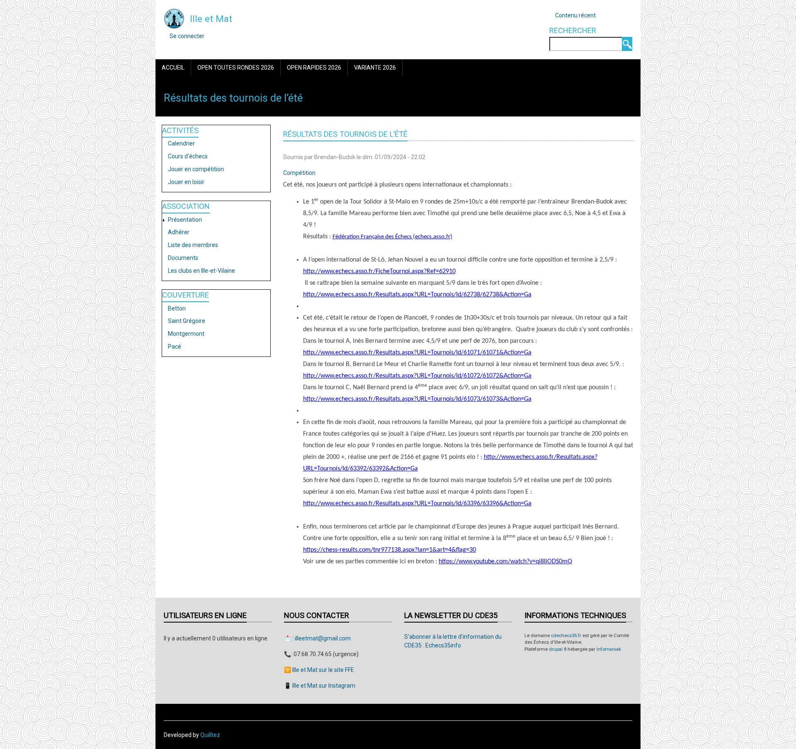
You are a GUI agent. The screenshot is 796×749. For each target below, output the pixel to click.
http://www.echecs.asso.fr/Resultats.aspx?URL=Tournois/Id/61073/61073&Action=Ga (417, 399)
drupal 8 (557, 649)
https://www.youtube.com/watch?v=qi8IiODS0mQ (505, 561)
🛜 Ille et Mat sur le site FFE (319, 670)
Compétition (299, 173)
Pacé (174, 346)
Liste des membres (193, 245)
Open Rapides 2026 (314, 67)
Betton (177, 308)
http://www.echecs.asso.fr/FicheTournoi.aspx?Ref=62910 (379, 271)
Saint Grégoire (186, 321)
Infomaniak (609, 649)
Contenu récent (575, 15)
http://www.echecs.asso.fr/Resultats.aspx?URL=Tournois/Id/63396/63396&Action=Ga (417, 503)
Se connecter (187, 36)
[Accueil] (174, 18)
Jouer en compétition (196, 169)
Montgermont (186, 333)
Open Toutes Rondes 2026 (235, 67)
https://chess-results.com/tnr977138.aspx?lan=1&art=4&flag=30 (389, 550)
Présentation (185, 219)
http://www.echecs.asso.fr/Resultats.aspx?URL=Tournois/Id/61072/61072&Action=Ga (417, 376)
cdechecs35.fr (566, 635)
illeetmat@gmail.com (323, 638)
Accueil (173, 67)
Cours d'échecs (188, 156)
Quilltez (210, 735)
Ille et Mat (211, 18)
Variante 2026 (375, 67)
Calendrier (181, 143)
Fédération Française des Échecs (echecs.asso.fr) (392, 237)
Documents (183, 258)
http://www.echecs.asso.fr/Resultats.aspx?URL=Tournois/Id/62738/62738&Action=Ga (417, 294)
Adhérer (178, 232)
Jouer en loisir (186, 182)
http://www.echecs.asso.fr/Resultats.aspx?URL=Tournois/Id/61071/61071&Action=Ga (417, 352)
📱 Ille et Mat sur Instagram (319, 685)
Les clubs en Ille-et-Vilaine (201, 270)
